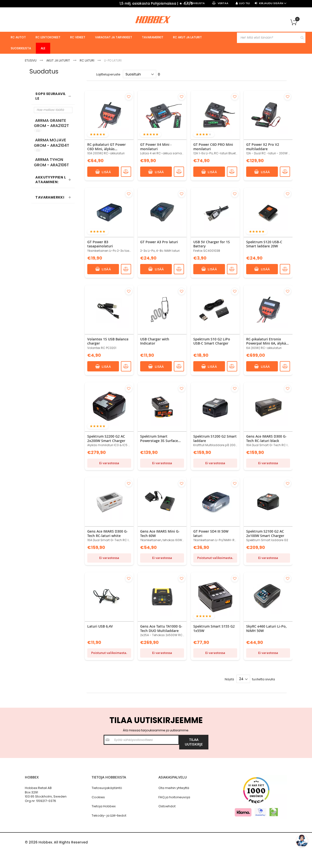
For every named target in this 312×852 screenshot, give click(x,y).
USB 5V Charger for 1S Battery (211, 244)
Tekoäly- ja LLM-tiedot (109, 815)
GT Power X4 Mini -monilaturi (156, 146)
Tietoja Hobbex (104, 806)
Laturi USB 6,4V (100, 626)
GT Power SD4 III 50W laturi (210, 533)
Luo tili (244, 3)
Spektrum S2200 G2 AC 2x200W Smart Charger (106, 438)
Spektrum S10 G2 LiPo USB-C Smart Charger (211, 341)
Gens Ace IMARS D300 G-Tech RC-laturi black (266, 438)
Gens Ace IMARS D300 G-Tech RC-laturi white (107, 533)
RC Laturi (87, 60)
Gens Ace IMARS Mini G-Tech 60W (160, 533)
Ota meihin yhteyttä (173, 788)
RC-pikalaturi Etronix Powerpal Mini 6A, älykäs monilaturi (267, 341)
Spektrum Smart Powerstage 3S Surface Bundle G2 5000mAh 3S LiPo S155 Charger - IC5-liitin (160, 438)
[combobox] (271, 37)
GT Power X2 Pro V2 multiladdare (262, 146)
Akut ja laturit (58, 60)
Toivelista (197, 3)
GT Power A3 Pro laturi (159, 242)
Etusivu (31, 60)
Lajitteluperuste (108, 74)
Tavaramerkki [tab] (49, 197)
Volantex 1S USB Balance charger (107, 341)
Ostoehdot (167, 806)
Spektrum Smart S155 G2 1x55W (214, 628)
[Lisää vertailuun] (126, 172)
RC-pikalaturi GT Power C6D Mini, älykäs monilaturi (106, 146)
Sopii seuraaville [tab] (50, 96)
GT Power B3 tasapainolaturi (100, 244)
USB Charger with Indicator (154, 341)
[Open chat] (302, 841)
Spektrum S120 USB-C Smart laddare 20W (264, 244)
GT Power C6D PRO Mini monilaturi (213, 146)
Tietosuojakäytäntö (107, 788)
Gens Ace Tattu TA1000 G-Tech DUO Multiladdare (161, 628)
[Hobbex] (156, 19)
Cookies (98, 797)
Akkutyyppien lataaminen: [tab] (50, 179)
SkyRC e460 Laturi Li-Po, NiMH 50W (266, 628)
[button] (128, 96)
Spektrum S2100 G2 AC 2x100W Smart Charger (265, 533)
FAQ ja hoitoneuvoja (174, 797)
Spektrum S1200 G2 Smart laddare (215, 438)
